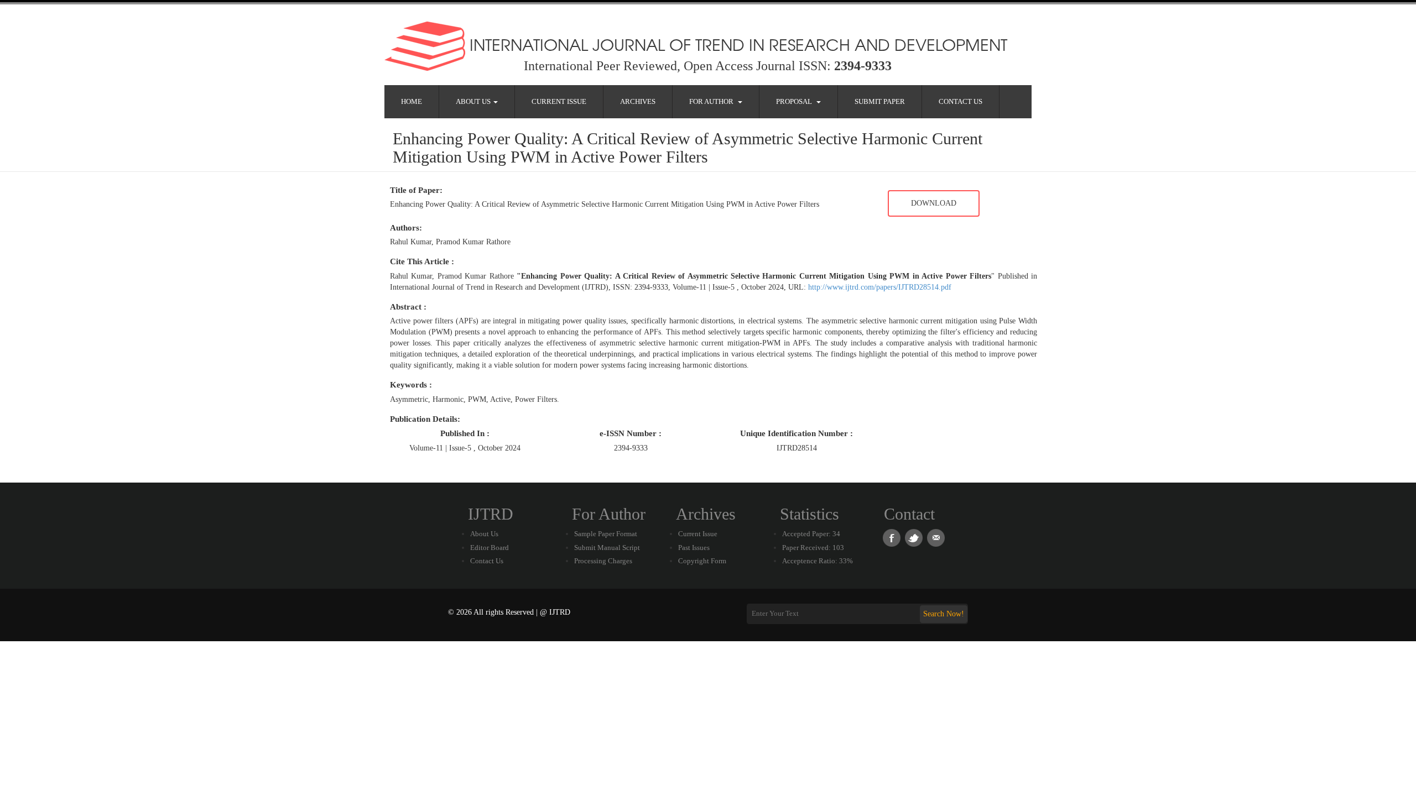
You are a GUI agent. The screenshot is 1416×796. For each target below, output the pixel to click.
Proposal (795, 101)
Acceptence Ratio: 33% (817, 561)
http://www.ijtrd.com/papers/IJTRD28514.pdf (879, 287)
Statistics (809, 514)
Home (411, 101)
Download (933, 203)
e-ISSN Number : (631, 433)
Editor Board (489, 547)
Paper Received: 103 (813, 547)
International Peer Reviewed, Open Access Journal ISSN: (708, 66)
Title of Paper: (416, 190)
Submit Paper (880, 101)
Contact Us (960, 101)
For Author (713, 101)
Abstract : (408, 306)
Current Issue (559, 101)
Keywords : (411, 384)
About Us (474, 101)
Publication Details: (425, 419)
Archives (637, 101)
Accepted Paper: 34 (811, 534)
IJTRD (490, 514)
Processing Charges (603, 561)
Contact (909, 514)
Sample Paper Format (605, 534)
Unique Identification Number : (796, 433)
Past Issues (694, 547)
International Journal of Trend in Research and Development (736, 44)
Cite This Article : (422, 261)
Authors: (406, 227)
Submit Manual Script (607, 547)
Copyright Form (702, 561)
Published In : (465, 433)
